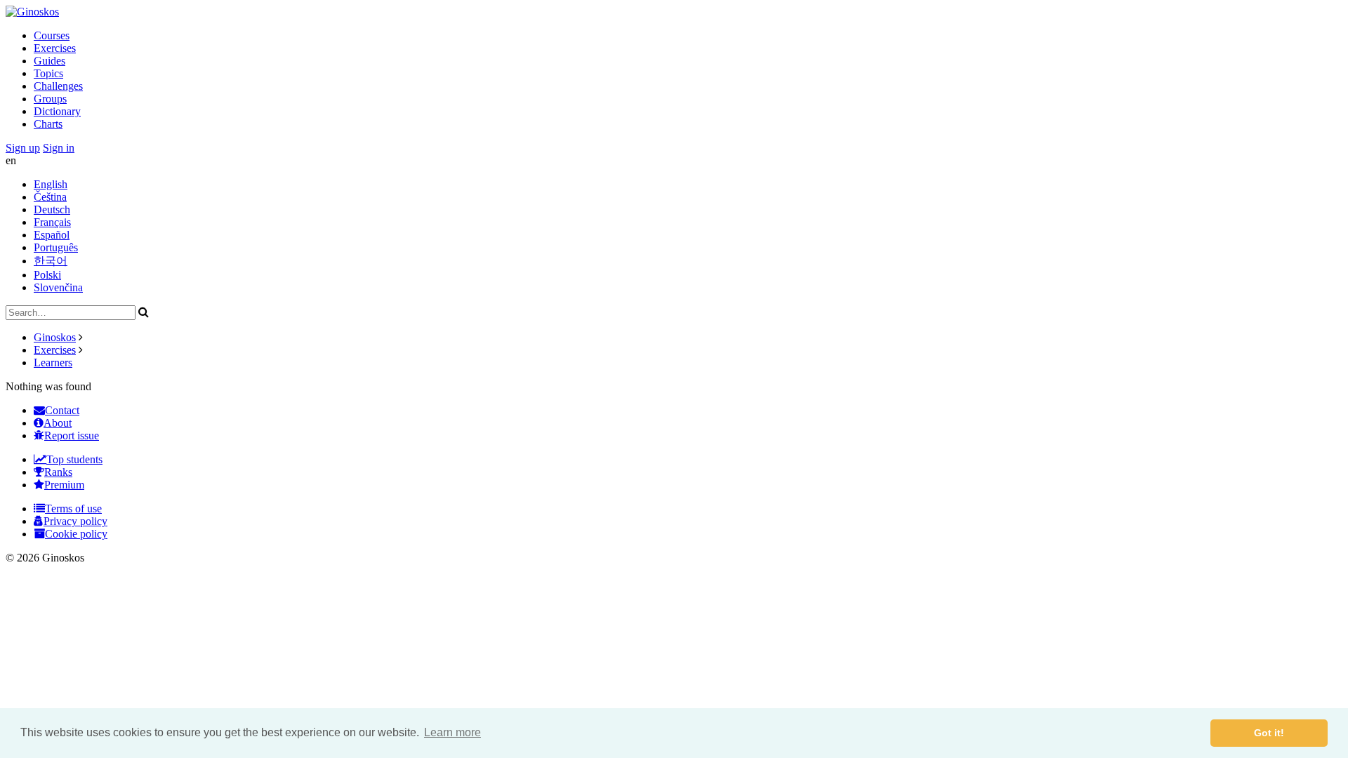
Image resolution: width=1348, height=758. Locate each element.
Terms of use (73, 508)
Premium (64, 485)
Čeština (50, 197)
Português (56, 247)
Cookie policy (76, 534)
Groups (50, 99)
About (58, 423)
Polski (47, 275)
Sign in (58, 148)
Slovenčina (58, 287)
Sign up (23, 148)
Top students (74, 459)
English (50, 184)
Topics (48, 73)
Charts (48, 124)
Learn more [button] (452, 732)
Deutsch (52, 209)
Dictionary (57, 111)
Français (52, 222)
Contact (62, 410)
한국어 (50, 261)
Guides (49, 61)
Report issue (71, 435)
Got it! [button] (1269, 732)
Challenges (58, 86)
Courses (52, 35)
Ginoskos (55, 337)
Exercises (55, 48)
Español (52, 235)
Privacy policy (75, 521)
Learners (53, 362)
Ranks (58, 472)
